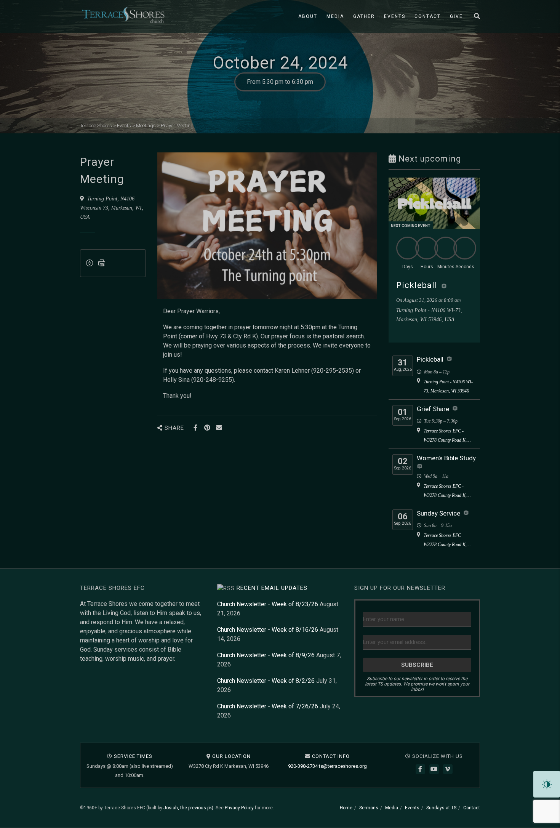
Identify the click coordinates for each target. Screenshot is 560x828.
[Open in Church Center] (444, 286)
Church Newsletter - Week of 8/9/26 (266, 655)
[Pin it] (207, 427)
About (307, 16)
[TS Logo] (123, 15)
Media (335, 16)
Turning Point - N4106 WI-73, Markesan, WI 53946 (448, 386)
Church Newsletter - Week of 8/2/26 (266, 680)
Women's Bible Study (446, 458)
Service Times (133, 756)
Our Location (231, 756)
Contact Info (331, 756)
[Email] (219, 427)
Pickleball (416, 285)
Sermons (368, 807)
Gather (364, 16)
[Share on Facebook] (195, 427)
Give (456, 16)
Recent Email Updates (272, 588)
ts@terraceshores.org (343, 766)
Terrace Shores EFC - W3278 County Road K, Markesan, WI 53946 (445, 436)
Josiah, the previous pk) (188, 807)
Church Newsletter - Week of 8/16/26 (267, 629)
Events (394, 16)
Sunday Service (438, 513)
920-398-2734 (303, 766)
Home (346, 807)
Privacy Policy (239, 807)
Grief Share (433, 409)
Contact (427, 16)
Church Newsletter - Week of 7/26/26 (267, 706)
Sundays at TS (441, 807)
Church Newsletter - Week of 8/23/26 (267, 604)
